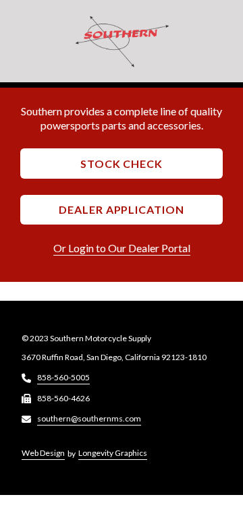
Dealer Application (121, 209)
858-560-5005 (63, 377)
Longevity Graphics (112, 453)
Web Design (43, 453)
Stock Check (121, 163)
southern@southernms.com (89, 418)
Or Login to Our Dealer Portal (121, 247)
